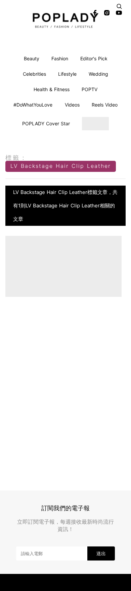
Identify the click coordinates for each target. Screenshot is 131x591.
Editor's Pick (93, 58)
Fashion (59, 58)
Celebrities (34, 74)
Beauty (31, 58)
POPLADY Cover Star (46, 123)
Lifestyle (67, 74)
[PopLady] (65, 20)
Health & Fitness (52, 89)
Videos (72, 105)
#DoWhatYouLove (32, 105)
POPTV (89, 89)
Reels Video (105, 105)
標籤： (16, 157)
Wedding (98, 74)
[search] (119, 6)
